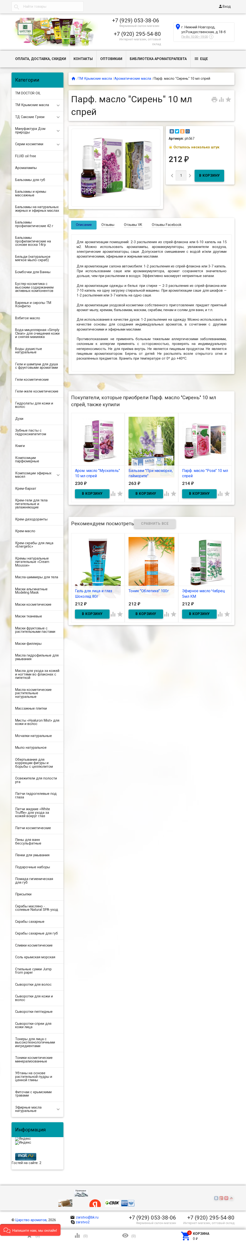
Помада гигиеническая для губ (34, 881)
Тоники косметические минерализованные (34, 1059)
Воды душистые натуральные (28, 351)
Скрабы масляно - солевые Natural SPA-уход (36, 908)
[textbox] (48, 6)
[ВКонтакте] (172, 131)
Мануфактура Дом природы (30, 130)
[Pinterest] (226, 1198)
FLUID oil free (25, 156)
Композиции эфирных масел (33, 475)
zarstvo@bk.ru (84, 1217)
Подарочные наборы (32, 867)
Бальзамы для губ (30, 180)
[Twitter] (177, 131)
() (33, 1235)
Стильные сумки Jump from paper (33, 971)
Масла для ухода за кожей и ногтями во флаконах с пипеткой (37, 674)
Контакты (83, 59)
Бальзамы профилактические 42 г (34, 224)
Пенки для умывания (32, 855)
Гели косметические (32, 380)
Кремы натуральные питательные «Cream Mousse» (32, 561)
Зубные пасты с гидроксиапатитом (30, 432)
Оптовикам (111, 59)
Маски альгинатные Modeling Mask (31, 591)
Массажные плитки (31, 708)
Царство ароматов (31, 1220)
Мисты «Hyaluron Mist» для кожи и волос (37, 722)
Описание (84, 225)
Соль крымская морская (35, 957)
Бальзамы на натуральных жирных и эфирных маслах (37, 209)
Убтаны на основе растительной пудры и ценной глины (33, 1076)
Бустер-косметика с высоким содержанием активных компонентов (34, 287)
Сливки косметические (34, 945)
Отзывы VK (133, 225)
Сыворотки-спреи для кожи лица (33, 1025)
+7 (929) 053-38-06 (135, 20)
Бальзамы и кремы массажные (30, 193)
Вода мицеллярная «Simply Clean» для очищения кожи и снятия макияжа (37, 333)
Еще (201, 58)
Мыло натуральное (31, 748)
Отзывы (107, 225)
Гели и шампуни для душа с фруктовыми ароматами (36, 366)
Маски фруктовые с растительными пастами (35, 630)
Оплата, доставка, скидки (40, 59)
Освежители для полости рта (36, 780)
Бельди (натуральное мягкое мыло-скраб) (32, 258)
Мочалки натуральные (33, 736)
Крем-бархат (25, 489)
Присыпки (23, 894)
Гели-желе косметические (36, 391)
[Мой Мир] (187, 131)
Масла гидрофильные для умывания (37, 657)
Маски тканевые (28, 616)
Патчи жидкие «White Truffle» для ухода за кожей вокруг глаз (32, 812)
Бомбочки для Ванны (32, 272)
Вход (224, 6)
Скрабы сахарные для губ (36, 933)
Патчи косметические (33, 828)
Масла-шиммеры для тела (36, 577)
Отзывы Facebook (166, 225)
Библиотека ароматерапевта (158, 59)
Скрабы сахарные (29, 922)
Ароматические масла (132, 79)
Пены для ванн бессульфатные (28, 841)
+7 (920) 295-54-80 (137, 34)
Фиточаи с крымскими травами (33, 1094)
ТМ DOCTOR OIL (28, 93)
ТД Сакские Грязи (29, 117)
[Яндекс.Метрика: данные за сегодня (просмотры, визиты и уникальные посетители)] (23, 1139)
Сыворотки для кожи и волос (34, 998)
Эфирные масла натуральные (28, 1109)
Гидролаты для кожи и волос (34, 405)
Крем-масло (25, 531)
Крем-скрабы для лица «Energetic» (34, 545)
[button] (30, 1230)
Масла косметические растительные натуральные (33, 693)
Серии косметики (29, 144)
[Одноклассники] (182, 131)
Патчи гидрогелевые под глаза (36, 795)
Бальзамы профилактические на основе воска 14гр (33, 241)
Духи (19, 419)
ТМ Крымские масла (32, 105)
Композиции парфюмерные (27, 460)
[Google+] (221, 1198)
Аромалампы (26, 168)
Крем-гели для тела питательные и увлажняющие (31, 503)
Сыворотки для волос (33, 985)
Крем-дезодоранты (31, 519)
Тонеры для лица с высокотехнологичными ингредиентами (35, 1042)
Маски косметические (33, 605)
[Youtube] (231, 1198)
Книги (20, 446)
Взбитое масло (27, 318)
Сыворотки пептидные (34, 1012)
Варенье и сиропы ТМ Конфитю (33, 304)
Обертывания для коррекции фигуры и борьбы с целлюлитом (34, 763)
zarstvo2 (83, 1222)
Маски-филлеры (28, 644)
